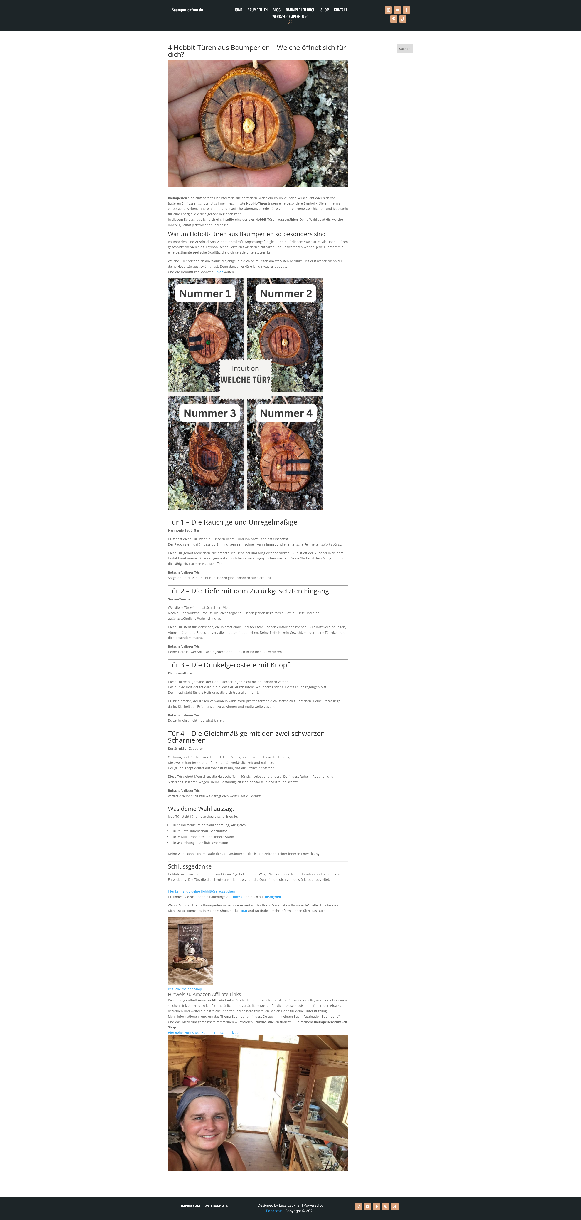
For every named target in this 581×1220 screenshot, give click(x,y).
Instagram (273, 897)
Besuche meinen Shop (185, 989)
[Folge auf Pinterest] (393, 19)
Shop (324, 10)
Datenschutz (216, 1205)
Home (238, 10)
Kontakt (340, 10)
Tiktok (237, 897)
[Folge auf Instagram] (388, 10)
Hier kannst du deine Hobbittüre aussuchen (201, 891)
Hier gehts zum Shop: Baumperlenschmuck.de (203, 1032)
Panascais (274, 1210)
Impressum (192, 1205)
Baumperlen (257, 10)
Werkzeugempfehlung (290, 17)
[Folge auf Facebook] (406, 10)
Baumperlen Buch (300, 10)
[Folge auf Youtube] (397, 10)
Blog (277, 10)
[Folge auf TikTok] (402, 19)
